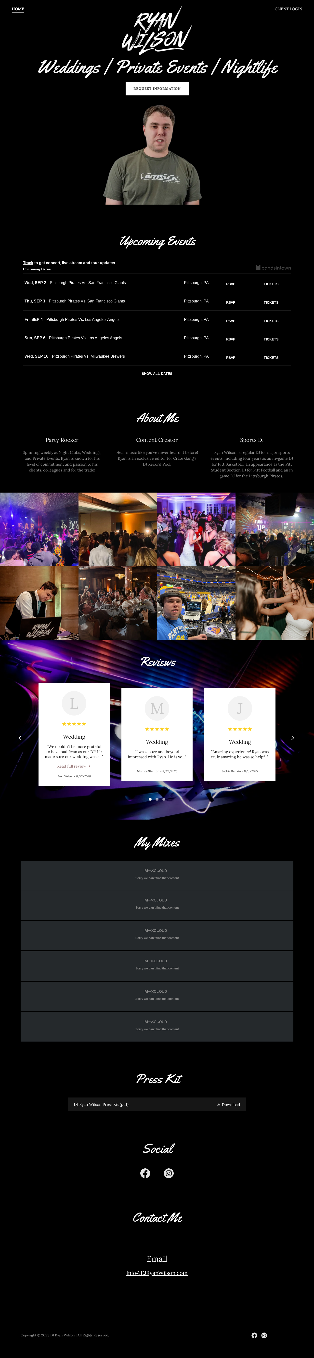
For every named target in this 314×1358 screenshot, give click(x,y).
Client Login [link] (288, 8)
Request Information (157, 88)
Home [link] (18, 8)
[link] (157, 8)
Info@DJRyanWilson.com (157, 1272)
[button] (228, 1104)
